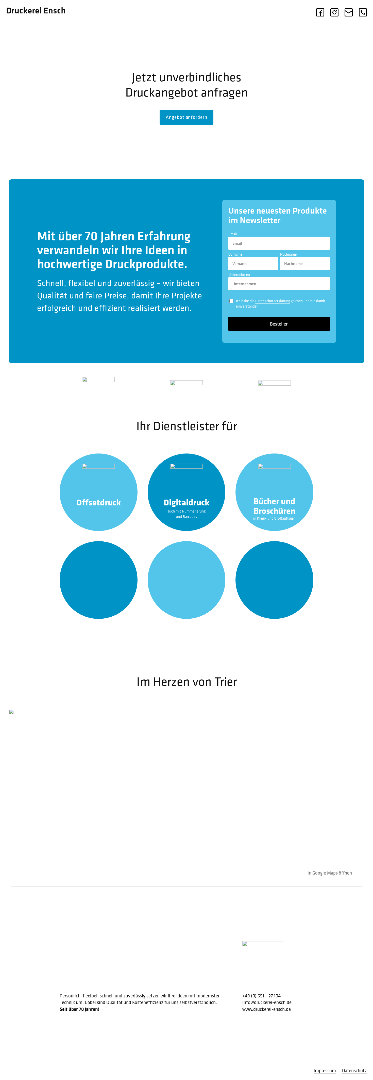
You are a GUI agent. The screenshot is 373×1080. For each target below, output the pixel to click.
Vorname (235, 254)
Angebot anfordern (186, 117)
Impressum (325, 1070)
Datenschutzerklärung (272, 300)
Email (232, 234)
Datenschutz (354, 1070)
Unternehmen (239, 274)
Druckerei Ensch (36, 10)
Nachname (288, 254)
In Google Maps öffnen (330, 873)
